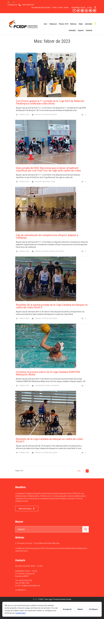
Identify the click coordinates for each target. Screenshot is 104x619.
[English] (11, 2)
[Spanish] (13, 2)
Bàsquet (38, 251)
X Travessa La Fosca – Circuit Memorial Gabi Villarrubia (37, 543)
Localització (20, 590)
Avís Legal (48, 599)
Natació (38, 114)
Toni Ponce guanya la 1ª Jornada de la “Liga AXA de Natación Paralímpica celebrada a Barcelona (50, 102)
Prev (79, 471)
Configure (93, 609)
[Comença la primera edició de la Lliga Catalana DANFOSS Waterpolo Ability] (52, 346)
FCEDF (41, 599)
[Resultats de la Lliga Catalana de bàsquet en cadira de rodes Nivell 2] (52, 413)
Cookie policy (20, 613)
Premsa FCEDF (24, 114)
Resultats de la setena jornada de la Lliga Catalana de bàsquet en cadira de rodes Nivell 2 (52, 306)
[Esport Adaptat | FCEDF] (23, 24)
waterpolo (55, 385)
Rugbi (53, 181)
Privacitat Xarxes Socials (62, 599)
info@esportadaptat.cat (30, 586)
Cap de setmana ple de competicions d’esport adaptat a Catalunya (47, 236)
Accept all (67, 609)
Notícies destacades (49, 114)
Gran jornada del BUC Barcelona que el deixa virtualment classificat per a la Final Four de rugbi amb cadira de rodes (48, 169)
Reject (80, 609)
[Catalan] (9, 2)
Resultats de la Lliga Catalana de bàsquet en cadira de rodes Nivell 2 (49, 440)
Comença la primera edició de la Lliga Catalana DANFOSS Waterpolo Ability (48, 373)
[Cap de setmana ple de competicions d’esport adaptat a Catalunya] (52, 209)
